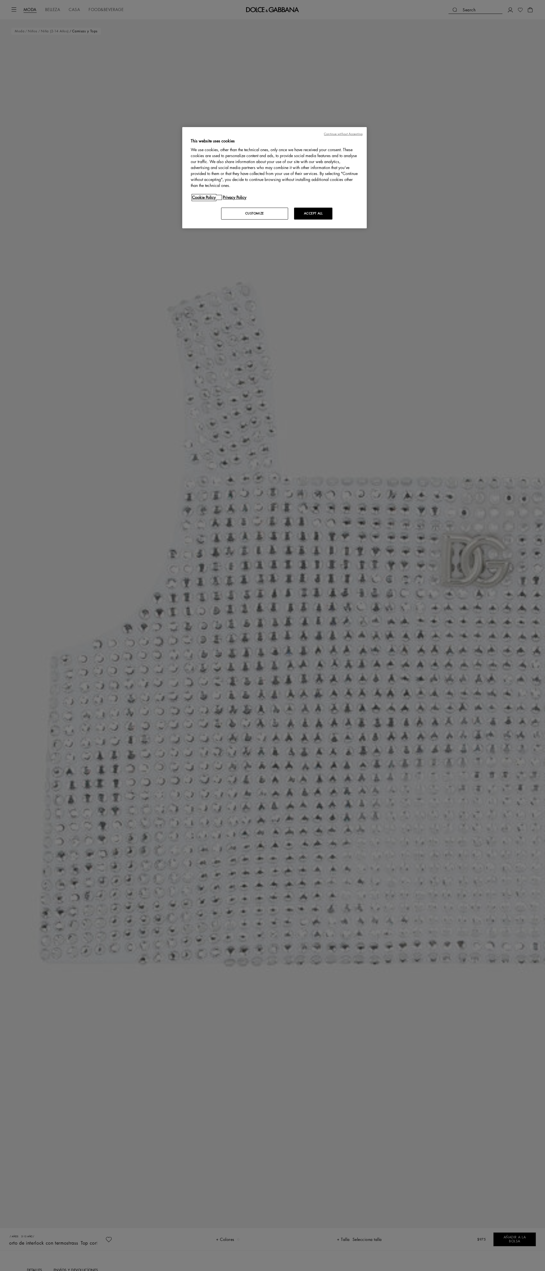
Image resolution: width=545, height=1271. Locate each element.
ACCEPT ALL (313, 213)
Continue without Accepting (343, 134)
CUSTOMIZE (254, 213)
